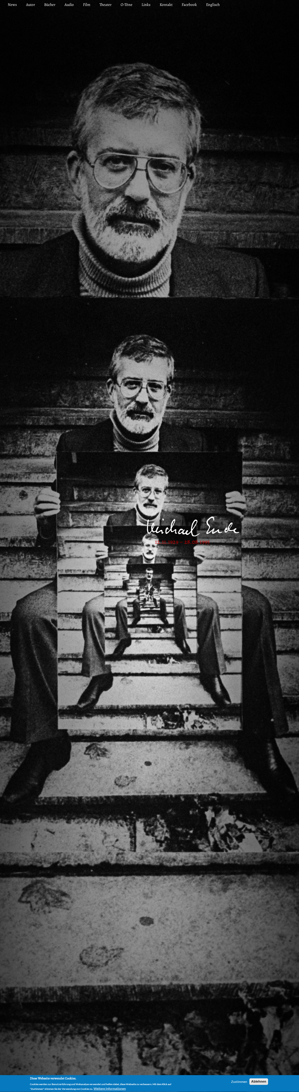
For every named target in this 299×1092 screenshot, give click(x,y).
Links (146, 4)
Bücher (49, 4)
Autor (30, 4)
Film (86, 4)
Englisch (213, 4)
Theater (105, 4)
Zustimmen (239, 1081)
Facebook (189, 4)
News (12, 4)
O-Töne (126, 4)
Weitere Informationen (110, 1088)
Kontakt (166, 4)
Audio (69, 4)
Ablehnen (258, 1081)
